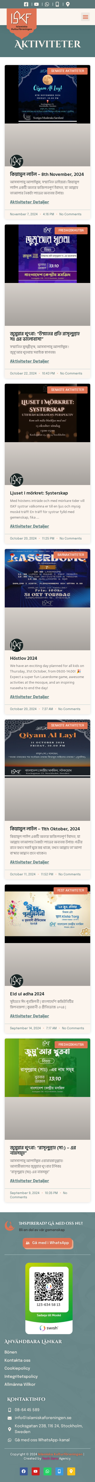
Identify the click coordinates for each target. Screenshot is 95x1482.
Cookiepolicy (17, 1368)
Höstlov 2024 (23, 658)
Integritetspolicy (21, 1377)
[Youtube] (36, 1471)
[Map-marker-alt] (71, 1471)
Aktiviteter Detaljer (29, 202)
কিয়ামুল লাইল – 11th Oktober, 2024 (45, 829)
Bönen (10, 1352)
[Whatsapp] (47, 1471)
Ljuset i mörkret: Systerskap (39, 493)
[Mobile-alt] (59, 1471)
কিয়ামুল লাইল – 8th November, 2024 (47, 174)
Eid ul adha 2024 (27, 994)
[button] (85, 16)
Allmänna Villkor (19, 1385)
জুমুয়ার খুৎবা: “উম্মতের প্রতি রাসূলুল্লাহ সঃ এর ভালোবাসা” (45, 336)
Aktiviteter (48, 44)
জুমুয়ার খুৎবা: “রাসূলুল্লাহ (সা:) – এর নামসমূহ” (43, 1150)
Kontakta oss (17, 1360)
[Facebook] (24, 1471)
